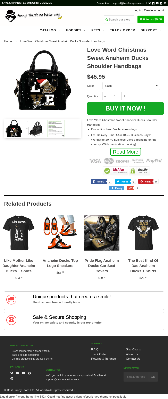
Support (149, 30)
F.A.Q (94, 349)
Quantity (92, 96)
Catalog (48, 30)
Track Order (122, 30)
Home (8, 41)
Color (90, 85)
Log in (138, 10)
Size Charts (133, 349)
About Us (132, 354)
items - (152, 19)
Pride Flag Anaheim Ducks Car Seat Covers (102, 266)
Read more (125, 152)
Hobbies (74, 30)
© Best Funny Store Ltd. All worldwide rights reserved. (39, 390)
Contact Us (133, 358)
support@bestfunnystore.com (128, 3)
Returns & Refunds (103, 358)
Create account (154, 10)
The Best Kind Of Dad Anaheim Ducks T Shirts (143, 266)
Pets (96, 30)
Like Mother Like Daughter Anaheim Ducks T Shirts (18, 266)
